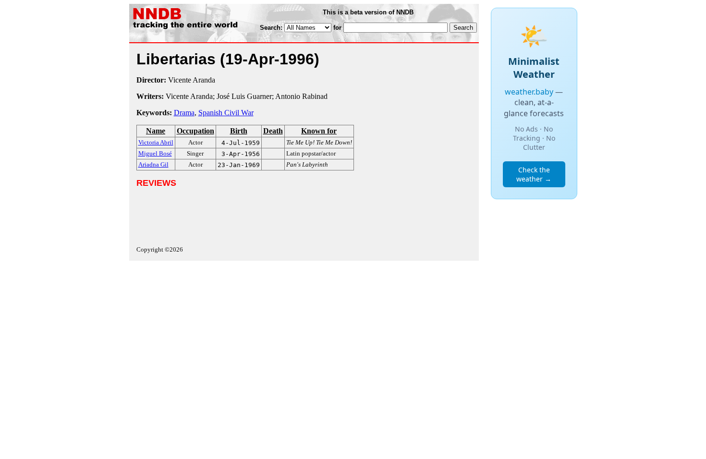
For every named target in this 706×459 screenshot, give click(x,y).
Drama (184, 113)
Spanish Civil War (226, 113)
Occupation (195, 131)
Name (155, 131)
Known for (319, 131)
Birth (238, 131)
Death (273, 131)
